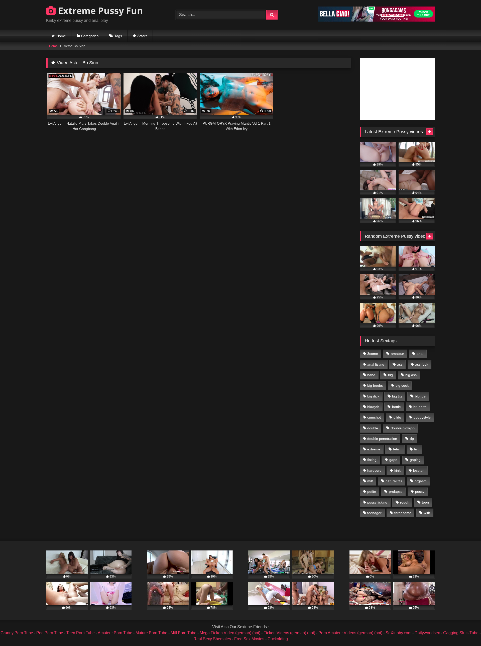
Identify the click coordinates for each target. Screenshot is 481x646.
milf (370, 481)
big (390, 375)
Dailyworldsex (427, 633)
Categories (89, 36)
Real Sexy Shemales (212, 639)
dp (412, 439)
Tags (118, 36)
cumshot (374, 417)
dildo (397, 417)
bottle (396, 407)
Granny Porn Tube (17, 633)
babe (371, 375)
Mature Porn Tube (151, 633)
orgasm (421, 481)
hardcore (374, 470)
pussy (419, 492)
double (372, 428)
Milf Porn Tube (183, 633)
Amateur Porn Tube (115, 633)
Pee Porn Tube (49, 633)
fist (416, 449)
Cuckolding (278, 639)
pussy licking (377, 502)
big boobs (375, 385)
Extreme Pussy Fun (99, 11)
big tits (397, 396)
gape (393, 460)
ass (400, 364)
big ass (411, 375)
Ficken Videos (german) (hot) (289, 633)
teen (425, 502)
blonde (420, 396)
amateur (397, 354)
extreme (373, 449)
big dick (373, 396)
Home (61, 36)
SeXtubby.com (399, 633)
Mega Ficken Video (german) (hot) (230, 633)
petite (371, 492)
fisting (372, 460)
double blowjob (403, 428)
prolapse (396, 492)
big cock (402, 385)
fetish (397, 449)
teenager (374, 513)
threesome (402, 513)
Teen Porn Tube (80, 633)
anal (420, 354)
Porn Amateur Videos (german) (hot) (350, 633)
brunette (420, 407)
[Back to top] (465, 631)
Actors (142, 36)
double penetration (382, 439)
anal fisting (375, 364)
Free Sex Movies (249, 639)
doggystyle (422, 417)
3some (372, 354)
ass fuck (421, 364)
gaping (415, 460)
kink (397, 470)
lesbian (418, 470)
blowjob (373, 407)
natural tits (394, 481)
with (427, 513)
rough (404, 502)
